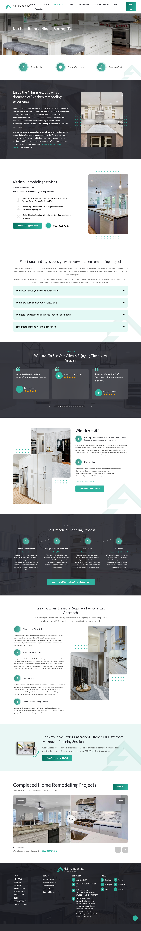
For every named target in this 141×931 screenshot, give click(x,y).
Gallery (71, 4)
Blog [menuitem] (16, 898)
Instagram (108, 885)
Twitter (121, 880)
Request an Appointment (27, 225)
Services (57, 4)
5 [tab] (66, 406)
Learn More (48, 851)
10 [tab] (75, 406)
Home (32, 4)
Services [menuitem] (17, 882)
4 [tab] (64, 406)
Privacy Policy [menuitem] (20, 901)
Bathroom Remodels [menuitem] (50, 882)
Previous (50, 406)
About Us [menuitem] (18, 879)
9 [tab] (73, 406)
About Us (43, 4)
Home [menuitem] (16, 876)
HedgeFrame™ (85, 4)
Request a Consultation (90, 489)
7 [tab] (69, 406)
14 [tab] (82, 406)
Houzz (120, 889)
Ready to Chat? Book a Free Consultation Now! (70, 582)
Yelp (106, 889)
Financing (39, 9)
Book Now (131, 7)
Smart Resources (102, 4)
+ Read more (21, 385)
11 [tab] (77, 406)
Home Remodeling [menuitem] (49, 886)
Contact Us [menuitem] (19, 895)
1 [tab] (58, 406)
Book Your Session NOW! (57, 758)
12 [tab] (79, 406)
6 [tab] (67, 406)
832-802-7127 (81, 880)
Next (91, 406)
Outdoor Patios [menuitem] (48, 889)
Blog (115, 4)
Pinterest (121, 885)
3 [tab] (62, 406)
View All (120, 787)
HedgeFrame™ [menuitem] (20, 888)
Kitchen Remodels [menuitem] (49, 879)
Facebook (108, 880)
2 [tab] (60, 406)
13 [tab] (80, 406)
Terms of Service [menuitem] (21, 904)
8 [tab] (71, 406)
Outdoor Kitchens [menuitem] (49, 892)
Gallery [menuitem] (17, 885)
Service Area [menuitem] (19, 892)
